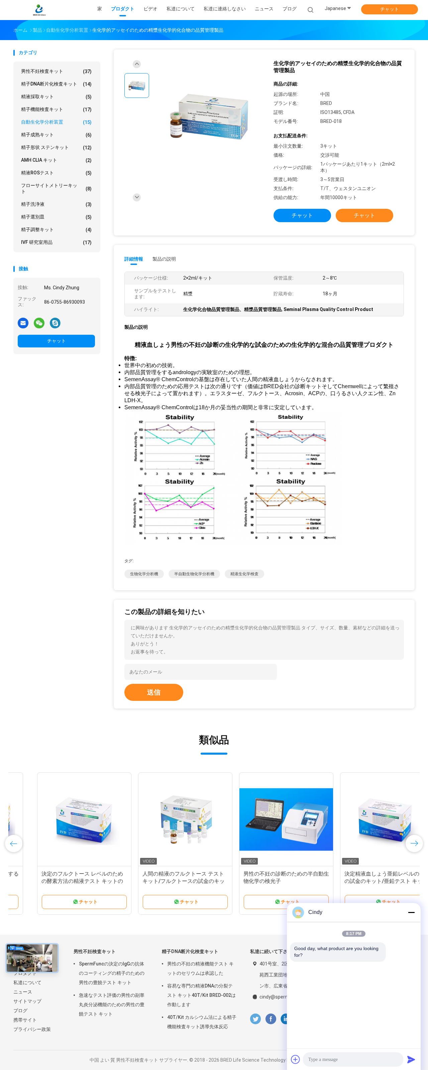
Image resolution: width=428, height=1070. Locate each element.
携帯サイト (25, 1020)
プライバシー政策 (32, 1029)
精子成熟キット (56, 135)
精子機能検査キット (56, 109)
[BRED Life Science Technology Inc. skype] (55, 322)
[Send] (411, 1059)
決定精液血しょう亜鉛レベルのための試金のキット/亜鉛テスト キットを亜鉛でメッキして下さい (363, 881)
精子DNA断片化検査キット (56, 84)
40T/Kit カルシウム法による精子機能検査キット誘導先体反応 (201, 1022)
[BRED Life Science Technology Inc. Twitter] (255, 1019)
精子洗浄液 (56, 204)
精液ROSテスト (56, 173)
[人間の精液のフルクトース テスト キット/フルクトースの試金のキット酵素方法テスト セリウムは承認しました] (161, 819)
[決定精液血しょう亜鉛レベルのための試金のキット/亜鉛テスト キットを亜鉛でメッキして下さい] (363, 819)
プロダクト (25, 973)
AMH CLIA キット (56, 160)
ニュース (22, 992)
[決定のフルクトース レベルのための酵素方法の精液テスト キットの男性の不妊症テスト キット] (60, 819)
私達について (27, 982)
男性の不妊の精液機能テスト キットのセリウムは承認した (200, 968)
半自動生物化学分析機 (194, 574)
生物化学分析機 (144, 574)
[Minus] (411, 912)
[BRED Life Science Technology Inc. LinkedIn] (286, 1019)
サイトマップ (27, 1001)
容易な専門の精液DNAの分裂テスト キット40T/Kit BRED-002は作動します (201, 995)
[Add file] (295, 1059)
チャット (389, 9)
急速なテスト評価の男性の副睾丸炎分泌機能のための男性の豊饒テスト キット (111, 1004)
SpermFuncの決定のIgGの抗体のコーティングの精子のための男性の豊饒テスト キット (111, 973)
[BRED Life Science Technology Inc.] (39, 10)
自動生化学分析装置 (56, 122)
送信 (153, 692)
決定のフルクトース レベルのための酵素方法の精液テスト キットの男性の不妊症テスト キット (58, 881)
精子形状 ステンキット (56, 147)
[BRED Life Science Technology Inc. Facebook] (270, 1019)
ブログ (20, 1010)
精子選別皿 (56, 217)
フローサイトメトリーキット (56, 188)
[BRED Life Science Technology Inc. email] (23, 322)
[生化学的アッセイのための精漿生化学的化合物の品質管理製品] (208, 116)
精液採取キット (56, 97)
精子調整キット (56, 230)
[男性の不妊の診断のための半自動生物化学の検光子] (262, 819)
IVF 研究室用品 (56, 242)
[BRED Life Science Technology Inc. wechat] (39, 322)
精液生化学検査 (244, 574)
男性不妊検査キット (56, 71)
